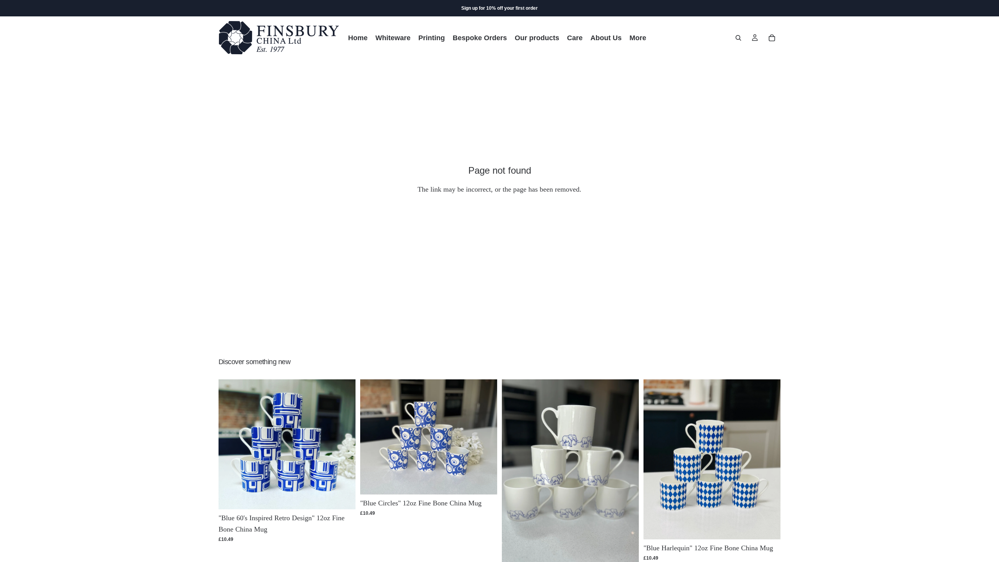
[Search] (738, 37)
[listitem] (638, 37)
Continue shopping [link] (499, 221)
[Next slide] (344, 444)
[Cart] (771, 37)
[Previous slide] (230, 444)
